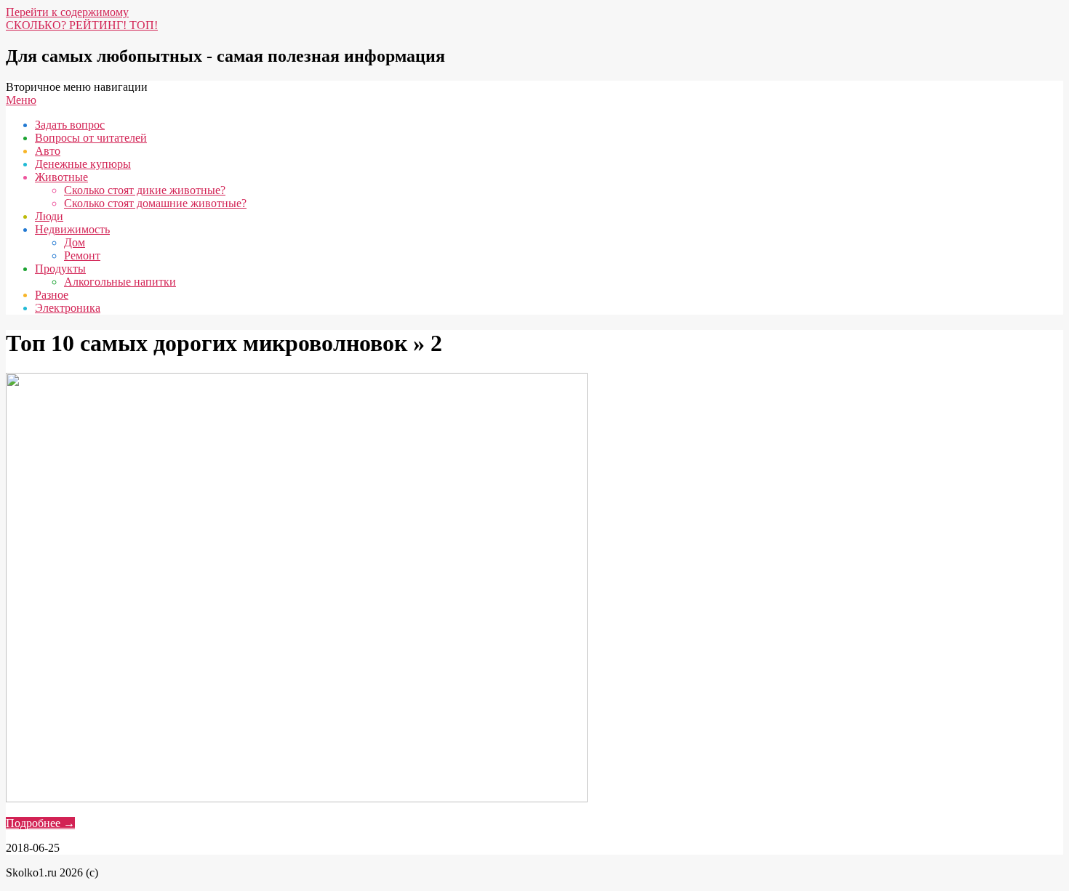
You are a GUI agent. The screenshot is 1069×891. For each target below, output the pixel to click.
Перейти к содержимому (67, 12)
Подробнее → (40, 823)
